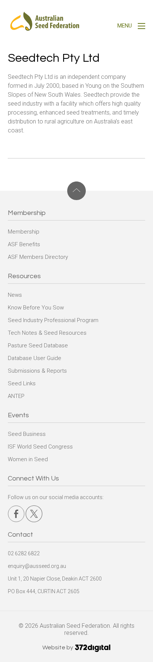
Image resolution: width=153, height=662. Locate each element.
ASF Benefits (24, 244)
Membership (23, 231)
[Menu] (141, 27)
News (15, 295)
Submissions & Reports (37, 370)
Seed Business (27, 434)
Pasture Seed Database (38, 345)
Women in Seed (28, 459)
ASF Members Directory (38, 257)
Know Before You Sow (36, 307)
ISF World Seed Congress (40, 446)
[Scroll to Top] (77, 190)
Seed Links (22, 383)
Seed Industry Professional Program (53, 320)
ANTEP (16, 396)
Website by (58, 647)
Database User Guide (34, 358)
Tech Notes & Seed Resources (47, 333)
